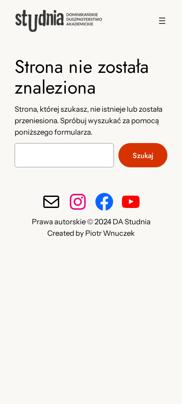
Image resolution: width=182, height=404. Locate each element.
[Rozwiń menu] (162, 20)
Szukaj (143, 155)
